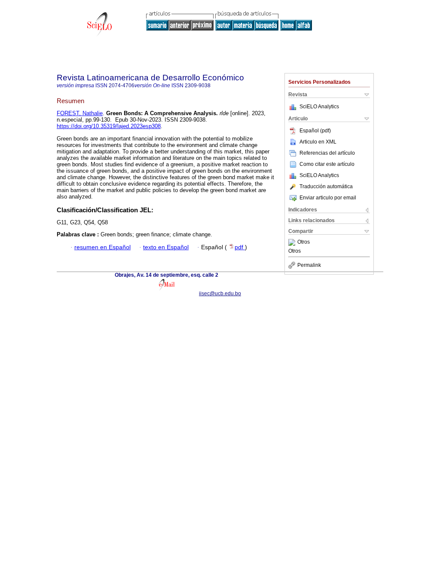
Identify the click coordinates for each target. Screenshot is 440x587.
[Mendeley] (292, 242)
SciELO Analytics (319, 107)
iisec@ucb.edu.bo (220, 293)
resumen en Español (102, 247)
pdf (240, 247)
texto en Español (166, 247)
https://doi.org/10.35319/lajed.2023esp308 (109, 126)
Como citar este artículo (326, 164)
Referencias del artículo (327, 153)
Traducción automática (326, 186)
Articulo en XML (317, 142)
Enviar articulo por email (327, 198)
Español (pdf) (315, 131)
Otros (303, 242)
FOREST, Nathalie (80, 113)
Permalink (309, 265)
